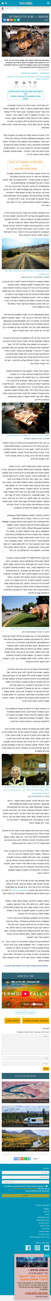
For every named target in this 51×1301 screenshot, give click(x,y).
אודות (47, 1214)
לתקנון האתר (32, 1189)
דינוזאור (10, 77)
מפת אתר (45, 1229)
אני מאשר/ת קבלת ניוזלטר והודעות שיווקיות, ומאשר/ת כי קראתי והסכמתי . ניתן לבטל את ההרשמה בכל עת (26, 1188)
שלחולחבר (29, 86)
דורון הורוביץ (25, 73)
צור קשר (46, 1212)
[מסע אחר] (25, 3)
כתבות (24, 8)
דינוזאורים (45, 79)
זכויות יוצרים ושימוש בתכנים (39, 1237)
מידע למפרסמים (43, 1217)
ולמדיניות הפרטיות (20, 1189)
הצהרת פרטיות (44, 1234)
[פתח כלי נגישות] (2, 8)
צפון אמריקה (39, 8)
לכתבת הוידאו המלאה (25, 1012)
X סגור (47, 1255)
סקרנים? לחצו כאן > (36, 1293)
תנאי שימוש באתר (42, 1220)
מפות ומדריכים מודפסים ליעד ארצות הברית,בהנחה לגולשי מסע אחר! (25, 165)
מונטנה (38, 79)
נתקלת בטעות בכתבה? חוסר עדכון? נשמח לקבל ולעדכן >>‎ (26, 966)
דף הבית (46, 8)
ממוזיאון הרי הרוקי (20, 890)
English (46, 1209)
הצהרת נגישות (44, 1231)
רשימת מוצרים (44, 1223)
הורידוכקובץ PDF (17, 86)
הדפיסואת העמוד (35, 86)
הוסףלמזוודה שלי (24, 86)
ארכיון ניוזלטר (44, 1226)
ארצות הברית (31, 8)
